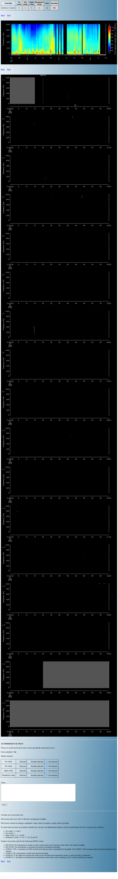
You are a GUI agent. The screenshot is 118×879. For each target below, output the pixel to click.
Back (3, 15)
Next (9, 15)
